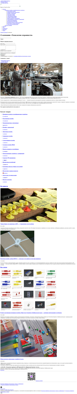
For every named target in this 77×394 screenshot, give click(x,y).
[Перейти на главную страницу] (10, 6)
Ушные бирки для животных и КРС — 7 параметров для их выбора (17, 224)
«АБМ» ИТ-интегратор (9, 389)
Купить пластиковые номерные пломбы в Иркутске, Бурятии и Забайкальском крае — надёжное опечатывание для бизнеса (31, 312)
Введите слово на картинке (5, 50)
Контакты (2, 370)
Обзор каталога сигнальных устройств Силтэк (12, 359)
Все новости (4, 186)
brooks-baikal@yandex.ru (5, 0)
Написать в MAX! (3, 1)
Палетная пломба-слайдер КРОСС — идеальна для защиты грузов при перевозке (20, 258)
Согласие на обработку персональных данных (9, 384)
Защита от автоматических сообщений (7, 52)
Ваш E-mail (2, 44)
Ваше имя (2, 43)
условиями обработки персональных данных (22, 56)
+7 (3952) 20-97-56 (4, 2)
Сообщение (2, 49)
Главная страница (3, 32)
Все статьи (3, 267)
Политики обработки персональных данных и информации (52, 390)
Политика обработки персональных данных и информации (11, 383)
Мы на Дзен (2, 388)
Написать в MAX (39, 380)
